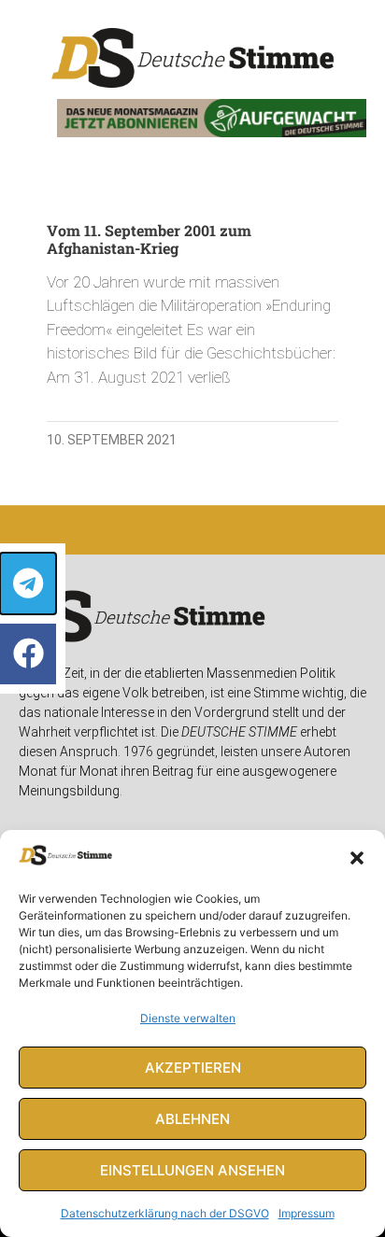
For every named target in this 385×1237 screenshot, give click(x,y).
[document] (192, 618)
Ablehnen (192, 1119)
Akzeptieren (193, 1067)
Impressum (306, 1213)
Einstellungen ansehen (192, 1170)
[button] (357, 858)
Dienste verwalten (187, 1018)
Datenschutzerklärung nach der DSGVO (165, 1213)
